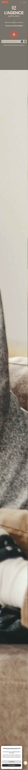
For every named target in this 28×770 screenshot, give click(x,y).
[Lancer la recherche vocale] (14, 34)
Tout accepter (11, 765)
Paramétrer (11, 761)
